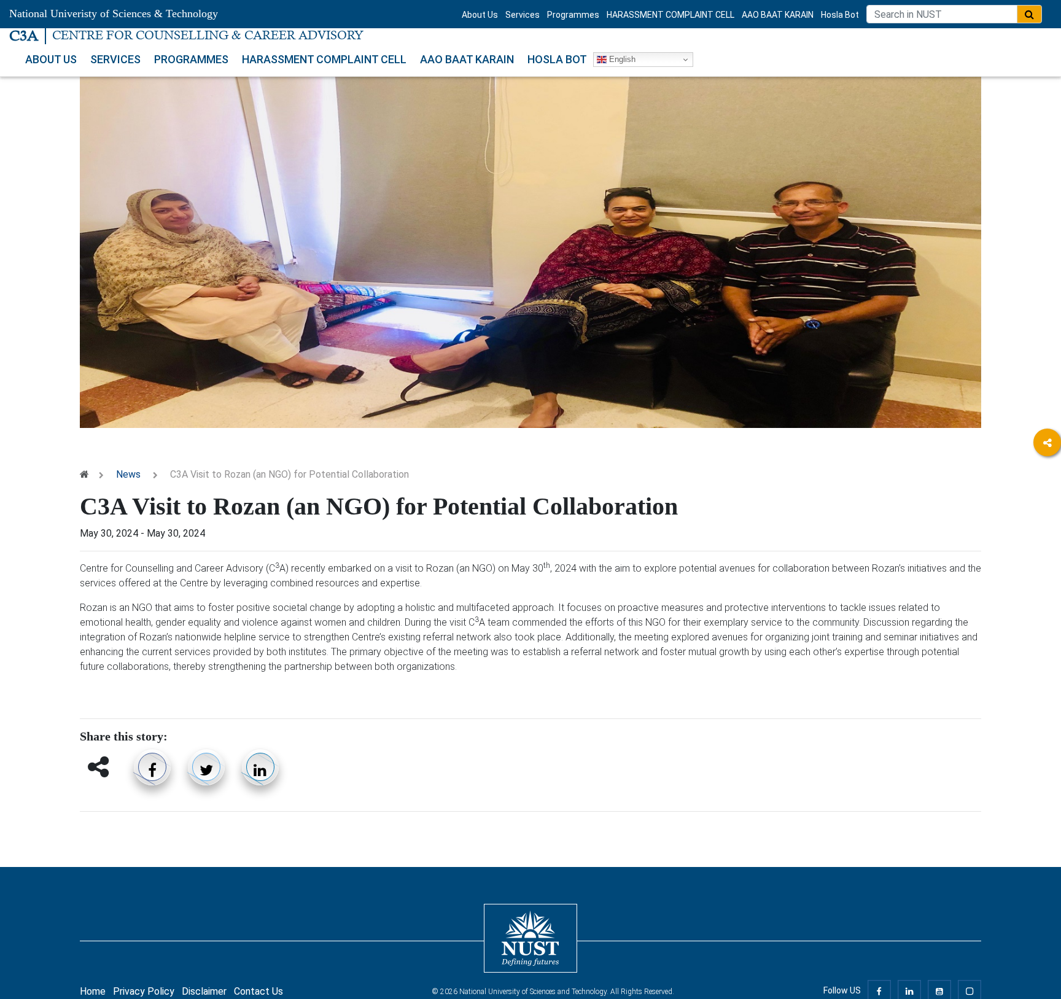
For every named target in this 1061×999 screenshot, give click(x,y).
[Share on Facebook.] (152, 766)
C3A (24, 35)
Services (522, 15)
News (128, 474)
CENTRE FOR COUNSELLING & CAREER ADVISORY (207, 35)
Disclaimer (204, 991)
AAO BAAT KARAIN (778, 15)
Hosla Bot (840, 15)
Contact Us (258, 991)
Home (93, 991)
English (621, 59)
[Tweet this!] (206, 766)
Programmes (573, 15)
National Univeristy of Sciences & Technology (113, 13)
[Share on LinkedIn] (260, 766)
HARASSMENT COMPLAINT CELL (670, 15)
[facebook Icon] (1047, 477)
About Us (480, 15)
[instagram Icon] (1047, 510)
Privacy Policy (143, 991)
